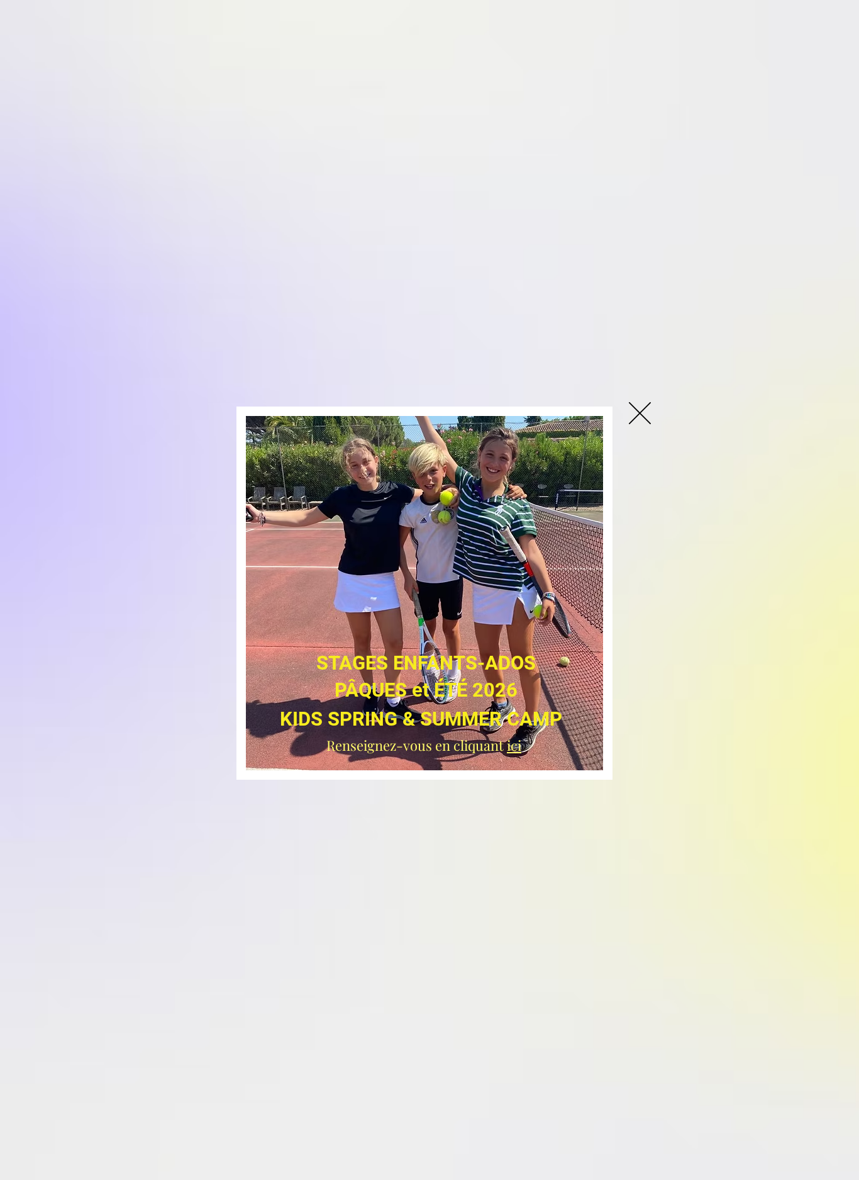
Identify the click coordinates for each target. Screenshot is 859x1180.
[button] (640, 413)
